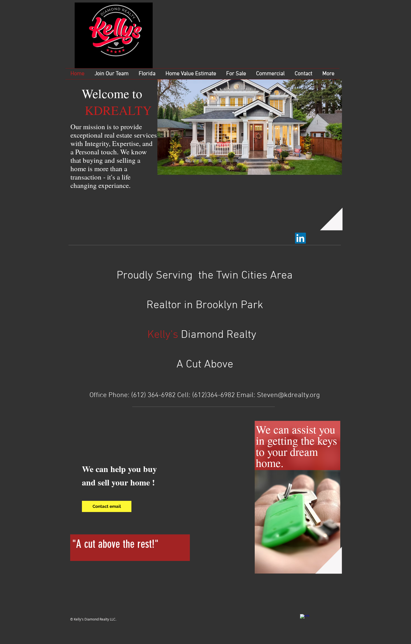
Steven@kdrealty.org (288, 395)
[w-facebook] (304, 618)
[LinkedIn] (300, 238)
